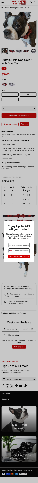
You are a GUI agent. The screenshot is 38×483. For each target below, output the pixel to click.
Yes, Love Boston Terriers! (19, 257)
